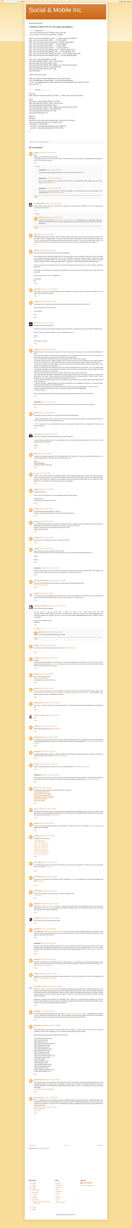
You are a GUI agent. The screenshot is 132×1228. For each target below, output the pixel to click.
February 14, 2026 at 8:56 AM (52, 1079)
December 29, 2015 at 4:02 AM (48, 658)
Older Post (100, 1145)
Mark (35, 453)
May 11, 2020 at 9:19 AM (47, 823)
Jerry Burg (37, 289)
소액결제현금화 (54, 815)
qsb (57, 1200)
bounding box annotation (47, 906)
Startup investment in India (57, 192)
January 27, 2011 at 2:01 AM (48, 152)
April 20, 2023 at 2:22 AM (49, 959)
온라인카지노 (50, 866)
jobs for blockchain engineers (82, 766)
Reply (35, 163)
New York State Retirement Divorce (46, 978)
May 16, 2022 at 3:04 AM (50, 862)
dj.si (35, 323)
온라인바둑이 (41, 881)
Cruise (36, 809)
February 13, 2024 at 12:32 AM (53, 986)
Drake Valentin (38, 702)
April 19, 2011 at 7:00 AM (43, 473)
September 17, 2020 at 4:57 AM (53, 217)
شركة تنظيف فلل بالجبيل (40, 842)
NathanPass (37, 903)
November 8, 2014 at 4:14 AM (53, 632)
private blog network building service (65, 220)
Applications (59, 1185)
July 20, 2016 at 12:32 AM (54, 178)
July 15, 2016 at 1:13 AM (47, 688)
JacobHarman (38, 918)
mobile (58, 1193)
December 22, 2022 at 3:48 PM (51, 918)
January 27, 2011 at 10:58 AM (52, 203)
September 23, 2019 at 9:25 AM (47, 809)
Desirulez (91, 826)
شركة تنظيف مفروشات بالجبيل (42, 850)
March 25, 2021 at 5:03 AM (47, 836)
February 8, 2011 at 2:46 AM (48, 250)
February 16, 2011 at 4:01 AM (45, 323)
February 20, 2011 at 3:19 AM (48, 349)
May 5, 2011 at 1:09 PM (46, 548)
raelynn (36, 973)
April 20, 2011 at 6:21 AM (47, 489)
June (33, 1195)
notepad (58, 1198)
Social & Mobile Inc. (56, 10)
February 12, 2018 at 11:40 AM (48, 726)
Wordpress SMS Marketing (41, 678)
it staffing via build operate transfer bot (54, 931)
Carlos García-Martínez (40, 606)
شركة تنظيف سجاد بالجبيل (41, 854)
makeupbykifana (39, 203)
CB (35, 787)
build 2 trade (37, 1110)
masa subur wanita (39, 800)
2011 (32, 1188)
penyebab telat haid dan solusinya (44, 797)
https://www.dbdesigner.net (91, 779)
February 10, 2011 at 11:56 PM (49, 289)
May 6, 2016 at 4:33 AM (46, 674)
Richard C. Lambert (39, 715)
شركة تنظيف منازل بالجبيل (41, 843)
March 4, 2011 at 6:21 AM (49, 402)
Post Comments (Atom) (43, 1148)
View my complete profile (88, 1185)
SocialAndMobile (87, 1183)
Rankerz (41, 217)
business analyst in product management (75, 1013)
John (35, 234)
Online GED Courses (70, 648)
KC (35, 473)
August (34, 1192)
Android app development (41, 580)
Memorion (42, 632)
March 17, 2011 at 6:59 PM (47, 412)
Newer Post (32, 1145)
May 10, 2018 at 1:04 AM (51, 737)
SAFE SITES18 (38, 862)
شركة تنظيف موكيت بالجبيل (41, 852)
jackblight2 (37, 1011)
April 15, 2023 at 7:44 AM (49, 929)
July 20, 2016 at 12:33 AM (54, 188)
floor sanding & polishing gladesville (44, 1089)
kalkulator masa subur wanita (42, 793)
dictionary (59, 1191)
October (34, 1190)
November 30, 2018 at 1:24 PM (50, 775)
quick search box (61, 1202)
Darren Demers (38, 1079)
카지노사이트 (37, 895)
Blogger (73, 1214)
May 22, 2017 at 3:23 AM (53, 715)
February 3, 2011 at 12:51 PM (45, 234)
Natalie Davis (38, 1025)
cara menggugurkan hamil (41, 792)
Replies (38, 166)
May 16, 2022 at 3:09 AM (50, 891)
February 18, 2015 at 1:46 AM (48, 645)
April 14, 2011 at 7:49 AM (44, 453)
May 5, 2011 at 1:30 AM (46, 521)
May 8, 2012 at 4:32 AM (46, 593)
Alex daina (37, 751)
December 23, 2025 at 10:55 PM (51, 1025)
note (57, 1196)
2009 (32, 1209)
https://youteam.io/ (56, 729)
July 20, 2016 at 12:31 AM (54, 170)
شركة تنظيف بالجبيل (39, 840)
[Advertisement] (39, 1165)
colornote (58, 1187)
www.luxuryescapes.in (48, 182)
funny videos (54, 664)
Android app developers (40, 585)
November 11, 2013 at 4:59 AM (56, 606)
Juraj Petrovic (38, 434)
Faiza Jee (36, 764)
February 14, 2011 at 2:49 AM (48, 301)
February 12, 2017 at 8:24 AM (51, 702)
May (33, 1197)
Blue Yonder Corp (39, 986)
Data (57, 1189)
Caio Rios (36, 593)
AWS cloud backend (39, 1108)
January (34, 1199)
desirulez (36, 823)
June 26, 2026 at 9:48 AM (51, 1097)
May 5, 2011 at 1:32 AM (46, 537)
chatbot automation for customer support (45, 1107)
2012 (32, 1185)
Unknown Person (39, 737)
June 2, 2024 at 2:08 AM (47, 1011)
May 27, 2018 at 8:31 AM (47, 751)
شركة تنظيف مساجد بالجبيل (41, 845)
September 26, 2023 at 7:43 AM (48, 973)
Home (66, 1145)
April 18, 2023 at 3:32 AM (49, 943)
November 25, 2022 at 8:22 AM (50, 903)
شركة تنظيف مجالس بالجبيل (41, 847)
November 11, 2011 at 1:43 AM (50, 568)
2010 (32, 1207)
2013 (32, 1183)
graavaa (82, 172)
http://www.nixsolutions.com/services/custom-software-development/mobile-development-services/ (61, 692)
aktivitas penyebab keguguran (43, 795)
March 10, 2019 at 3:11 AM (43, 787)
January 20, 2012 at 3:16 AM (57, 580)
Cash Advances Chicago (60, 755)
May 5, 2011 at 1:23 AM (46, 509)
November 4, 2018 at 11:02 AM (48, 764)
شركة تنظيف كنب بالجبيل (40, 849)
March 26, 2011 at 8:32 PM (50, 434)
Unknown (36, 152)
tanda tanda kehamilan (40, 799)
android (58, 1183)
